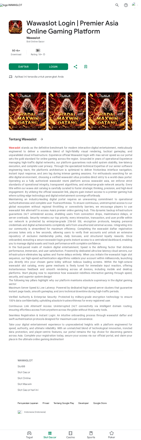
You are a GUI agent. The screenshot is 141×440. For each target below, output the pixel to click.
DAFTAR (23, 66)
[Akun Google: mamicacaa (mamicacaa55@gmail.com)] (134, 5)
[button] (44, 54)
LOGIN (53, 66)
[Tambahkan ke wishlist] (85, 66)
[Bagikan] (75, 66)
